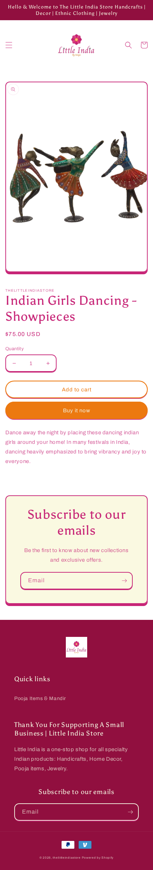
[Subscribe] (124, 580)
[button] (9, 45)
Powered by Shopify (98, 857)
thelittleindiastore (66, 857)
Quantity (14, 348)
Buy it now (76, 410)
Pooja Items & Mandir (40, 698)
